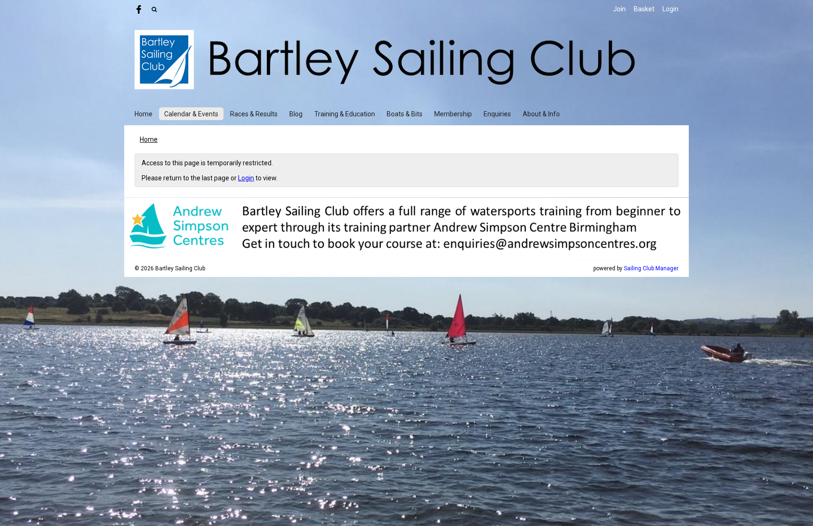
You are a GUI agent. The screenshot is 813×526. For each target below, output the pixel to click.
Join (619, 9)
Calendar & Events (191, 114)
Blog (296, 114)
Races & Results (254, 114)
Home (143, 114)
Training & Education (344, 114)
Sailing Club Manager (651, 268)
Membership (453, 114)
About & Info (541, 114)
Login (670, 9)
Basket (644, 9)
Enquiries (497, 114)
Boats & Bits (404, 114)
